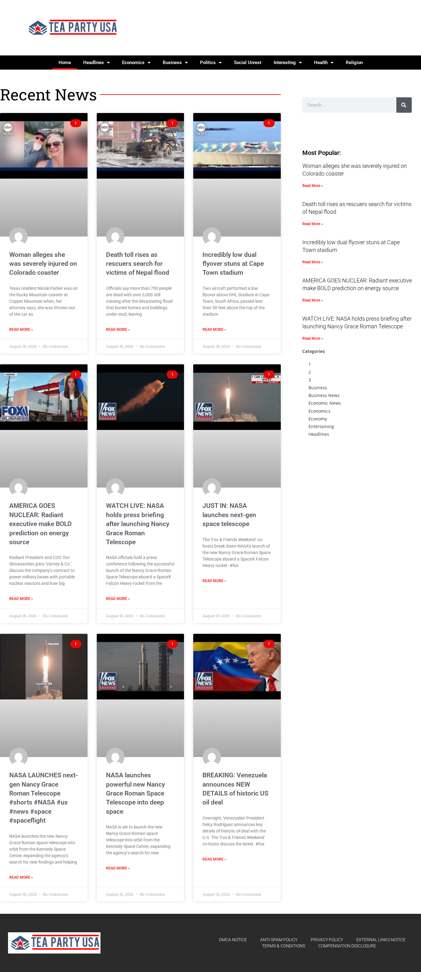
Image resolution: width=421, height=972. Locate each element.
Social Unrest (247, 62)
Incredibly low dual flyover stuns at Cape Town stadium (233, 264)
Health (321, 62)
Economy (318, 419)
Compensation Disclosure (347, 945)
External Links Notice (381, 939)
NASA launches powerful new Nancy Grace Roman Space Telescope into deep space (135, 793)
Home (65, 62)
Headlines (93, 62)
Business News (324, 395)
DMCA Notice (233, 939)
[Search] (404, 105)
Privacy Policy (327, 939)
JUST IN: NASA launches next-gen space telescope (229, 515)
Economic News (325, 403)
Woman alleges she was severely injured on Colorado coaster (43, 264)
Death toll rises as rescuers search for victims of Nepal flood (137, 264)
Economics (133, 62)
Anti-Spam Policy (278, 939)
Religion (354, 62)
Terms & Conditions (283, 945)
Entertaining (321, 426)
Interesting (285, 62)
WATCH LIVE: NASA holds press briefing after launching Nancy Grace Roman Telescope (137, 524)
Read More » (21, 329)
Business (172, 62)
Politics (208, 62)
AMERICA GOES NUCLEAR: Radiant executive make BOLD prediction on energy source (40, 524)
